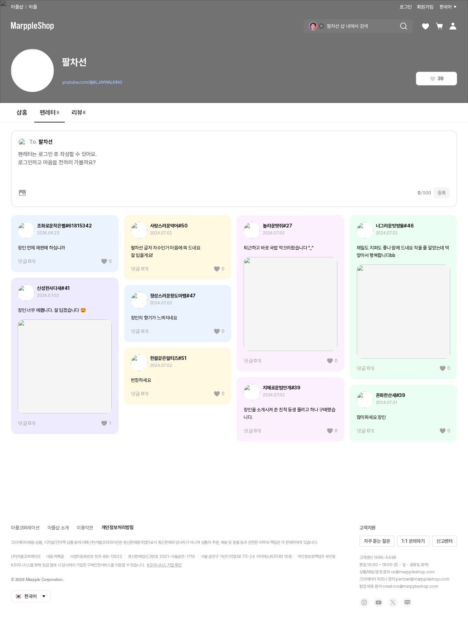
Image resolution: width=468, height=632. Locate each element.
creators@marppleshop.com (410, 586)
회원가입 (425, 7)
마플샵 (17, 7)
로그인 (405, 7)
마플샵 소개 (58, 527)
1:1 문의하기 (413, 541)
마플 (33, 7)
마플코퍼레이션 (25, 527)
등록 (442, 193)
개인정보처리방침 (117, 527)
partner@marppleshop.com (422, 579)
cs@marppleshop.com (413, 572)
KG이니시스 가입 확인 (164, 565)
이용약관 (85, 527)
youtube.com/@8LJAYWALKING (92, 82)
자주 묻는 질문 (377, 541)
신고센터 (444, 541)
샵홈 (21, 112)
